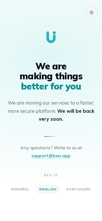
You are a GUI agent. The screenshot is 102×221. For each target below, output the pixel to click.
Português (78, 189)
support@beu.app (51, 155)
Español (20, 189)
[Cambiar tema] (91, 12)
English (47, 189)
